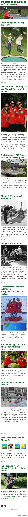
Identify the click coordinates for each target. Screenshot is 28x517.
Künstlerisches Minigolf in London (13, 383)
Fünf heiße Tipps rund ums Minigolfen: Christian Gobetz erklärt (13, 346)
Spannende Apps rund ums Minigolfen (13, 438)
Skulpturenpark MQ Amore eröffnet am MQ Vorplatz (13, 156)
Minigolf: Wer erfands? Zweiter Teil (11, 197)
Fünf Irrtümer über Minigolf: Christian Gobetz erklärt (13, 468)
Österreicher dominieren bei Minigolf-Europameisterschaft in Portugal (12, 290)
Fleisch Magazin (10, 496)
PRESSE (19, 515)
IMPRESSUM (24, 515)
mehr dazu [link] (4, 82)
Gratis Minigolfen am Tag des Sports (12, 23)
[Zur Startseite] (14, 2)
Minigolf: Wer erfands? (11, 243)
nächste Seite (14, 509)
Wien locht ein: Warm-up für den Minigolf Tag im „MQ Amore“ (14, 89)
